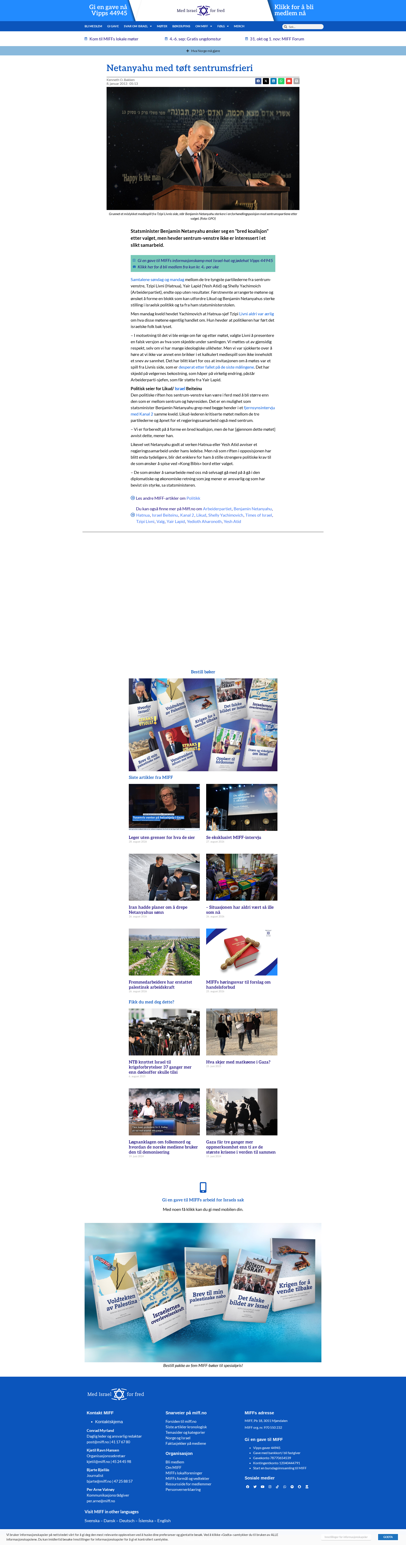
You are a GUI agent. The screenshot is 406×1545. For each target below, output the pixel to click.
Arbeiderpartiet (217, 508)
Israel (180, 388)
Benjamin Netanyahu (253, 508)
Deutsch (126, 1520)
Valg (160, 521)
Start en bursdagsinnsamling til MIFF (280, 1468)
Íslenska (146, 1520)
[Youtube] (262, 1487)
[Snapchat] (299, 1487)
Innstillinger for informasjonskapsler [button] (346, 1537)
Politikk (193, 498)
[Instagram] (270, 1487)
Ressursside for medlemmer (188, 1484)
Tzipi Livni (145, 521)
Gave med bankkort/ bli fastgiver (276, 1453)
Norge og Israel (178, 1437)
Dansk (109, 1520)
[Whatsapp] (285, 1487)
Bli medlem (93, 26)
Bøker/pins (181, 26)
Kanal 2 (187, 514)
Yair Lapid (176, 521)
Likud (201, 514)
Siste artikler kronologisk (186, 1426)
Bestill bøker (203, 672)
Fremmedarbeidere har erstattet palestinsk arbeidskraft (160, 985)
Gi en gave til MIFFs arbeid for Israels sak (203, 1200)
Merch (239, 26)
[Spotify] (292, 1487)
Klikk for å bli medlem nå (294, 10)
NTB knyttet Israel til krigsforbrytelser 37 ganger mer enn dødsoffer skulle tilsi (160, 1067)
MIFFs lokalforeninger (184, 1473)
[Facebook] (248, 1487)
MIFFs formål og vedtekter (187, 1478)
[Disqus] (202, 592)
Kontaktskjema (109, 1421)
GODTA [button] (388, 1537)
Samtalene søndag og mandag (157, 279)
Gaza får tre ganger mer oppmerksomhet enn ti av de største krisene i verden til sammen (241, 1147)
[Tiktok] (277, 1487)
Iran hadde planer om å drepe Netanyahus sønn (158, 910)
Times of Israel (258, 514)
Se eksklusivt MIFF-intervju (233, 837)
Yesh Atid (232, 521)
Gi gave (113, 26)
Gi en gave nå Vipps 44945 (108, 10)
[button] (266, 81)
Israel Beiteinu (165, 514)
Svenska (92, 1520)
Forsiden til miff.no (181, 1421)
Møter (162, 26)
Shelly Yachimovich (225, 514)
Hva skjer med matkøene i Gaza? (238, 1062)
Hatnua (143, 514)
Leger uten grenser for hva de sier (162, 837)
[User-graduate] (307, 1487)
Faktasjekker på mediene (186, 1443)
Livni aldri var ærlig (256, 313)
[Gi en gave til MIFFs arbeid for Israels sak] (203, 1187)
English (164, 1520)
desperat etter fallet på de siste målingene (216, 366)
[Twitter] (255, 1487)
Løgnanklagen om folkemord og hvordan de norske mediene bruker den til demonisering (163, 1147)
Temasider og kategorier (185, 1432)
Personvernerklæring (183, 1489)
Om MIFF (173, 1467)
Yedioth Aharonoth (204, 521)
